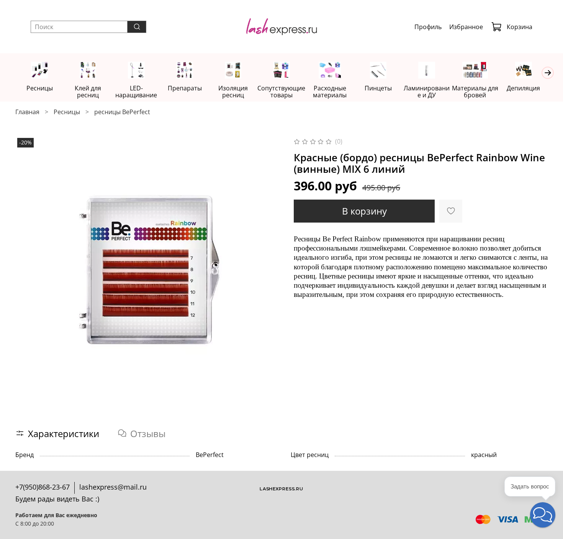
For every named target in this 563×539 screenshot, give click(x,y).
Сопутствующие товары (281, 91)
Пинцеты (378, 88)
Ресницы (39, 88)
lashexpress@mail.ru (113, 486)
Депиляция (523, 88)
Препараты (185, 88)
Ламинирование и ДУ (427, 91)
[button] (542, 515)
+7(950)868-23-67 (42, 486)
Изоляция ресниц (233, 91)
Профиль (428, 27)
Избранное (466, 27)
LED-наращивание (136, 91)
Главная (27, 112)
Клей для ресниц (88, 91)
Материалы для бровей (475, 91)
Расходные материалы (330, 91)
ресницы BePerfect (122, 112)
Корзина (519, 27)
